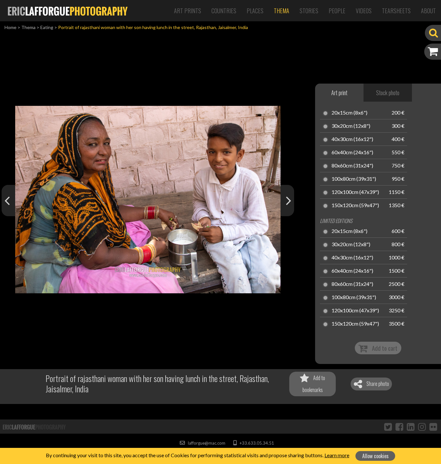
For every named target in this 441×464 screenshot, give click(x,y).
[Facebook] (399, 426)
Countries (223, 10)
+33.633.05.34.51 (256, 443)
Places (255, 10)
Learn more (336, 455)
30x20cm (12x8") (351, 126)
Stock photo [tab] (387, 92)
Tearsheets (396, 10)
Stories (309, 10)
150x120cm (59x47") (355, 205)
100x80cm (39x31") (354, 179)
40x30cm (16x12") (352, 139)
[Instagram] (422, 426)
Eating (46, 27)
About (428, 10)
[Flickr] (433, 426)
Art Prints (187, 10)
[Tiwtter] (388, 426)
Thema (281, 10)
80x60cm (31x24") (352, 165)
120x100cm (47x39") (355, 192)
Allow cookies (375, 456)
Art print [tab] (339, 92)
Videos (364, 10)
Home (10, 27)
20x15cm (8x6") (349, 113)
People (337, 10)
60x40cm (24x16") (352, 152)
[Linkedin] (411, 426)
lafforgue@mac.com (206, 443)
